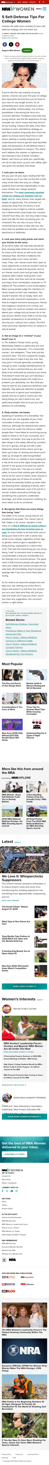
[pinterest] (17, 43)
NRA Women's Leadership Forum (15, 1224)
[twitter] (11, 43)
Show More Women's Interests (27, 1116)
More (17, 842)
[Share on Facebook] (5, 43)
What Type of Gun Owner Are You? (16, 922)
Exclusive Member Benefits (12, 1247)
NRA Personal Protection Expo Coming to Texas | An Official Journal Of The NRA (23, 1076)
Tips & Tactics (12, 38)
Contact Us (6, 1176)
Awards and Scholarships (11, 1217)
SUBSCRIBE (14, 1154)
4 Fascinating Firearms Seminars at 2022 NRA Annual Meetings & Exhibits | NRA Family (22, 1057)
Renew (25, 2)
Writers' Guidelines (9, 1183)
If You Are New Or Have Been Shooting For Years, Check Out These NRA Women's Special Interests (24, 1443)
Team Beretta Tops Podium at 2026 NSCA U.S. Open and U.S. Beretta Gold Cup (16, 938)
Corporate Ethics (33, 1454)
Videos (4, 1205)
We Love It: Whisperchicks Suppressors (22, 878)
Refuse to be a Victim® (10, 1228)
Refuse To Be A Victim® (25, 1008)
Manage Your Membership (12, 1254)
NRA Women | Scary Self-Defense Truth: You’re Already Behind (11, 798)
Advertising (6, 1179)
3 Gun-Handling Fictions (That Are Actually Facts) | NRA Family (36, 798)
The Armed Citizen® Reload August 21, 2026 (15, 908)
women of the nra (26, 1052)
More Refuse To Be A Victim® (13, 1085)
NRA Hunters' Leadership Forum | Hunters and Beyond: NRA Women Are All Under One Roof (23, 1046)
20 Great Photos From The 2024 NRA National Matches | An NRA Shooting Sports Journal (36, 823)
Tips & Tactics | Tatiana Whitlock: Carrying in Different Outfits (21, 639)
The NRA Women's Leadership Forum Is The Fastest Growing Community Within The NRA (24, 1332)
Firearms (15, 900)
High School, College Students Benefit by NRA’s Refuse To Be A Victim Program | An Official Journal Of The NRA (23, 1067)
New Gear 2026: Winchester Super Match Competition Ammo (15, 968)
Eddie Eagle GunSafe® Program (29, 1097)
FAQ (14, 1458)
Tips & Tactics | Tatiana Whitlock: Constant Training (21, 646)
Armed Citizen (7, 1208)
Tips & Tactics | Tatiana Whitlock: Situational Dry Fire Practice (21, 652)
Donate (32, 2)
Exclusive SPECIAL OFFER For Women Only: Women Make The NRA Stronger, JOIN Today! (24, 1368)
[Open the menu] (44, 8)
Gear (9, 900)
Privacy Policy (6, 1454)
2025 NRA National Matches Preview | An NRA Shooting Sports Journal (12, 822)
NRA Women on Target (11, 1231)
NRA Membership (9, 1221)
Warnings (5, 1458)
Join (19, 2)
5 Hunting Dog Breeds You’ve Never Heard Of (16, 952)
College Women (26, 613)
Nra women (13, 1052)
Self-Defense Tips (13, 613)
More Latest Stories (30, 986)
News (4, 38)
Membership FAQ (8, 1250)
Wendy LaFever (22, 615)
